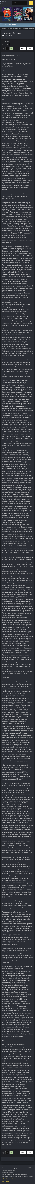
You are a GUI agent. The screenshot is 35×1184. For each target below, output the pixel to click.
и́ (12, 1135)
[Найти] (25, 3)
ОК (11, 48)
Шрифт (7, 41)
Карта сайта (5, 1181)
